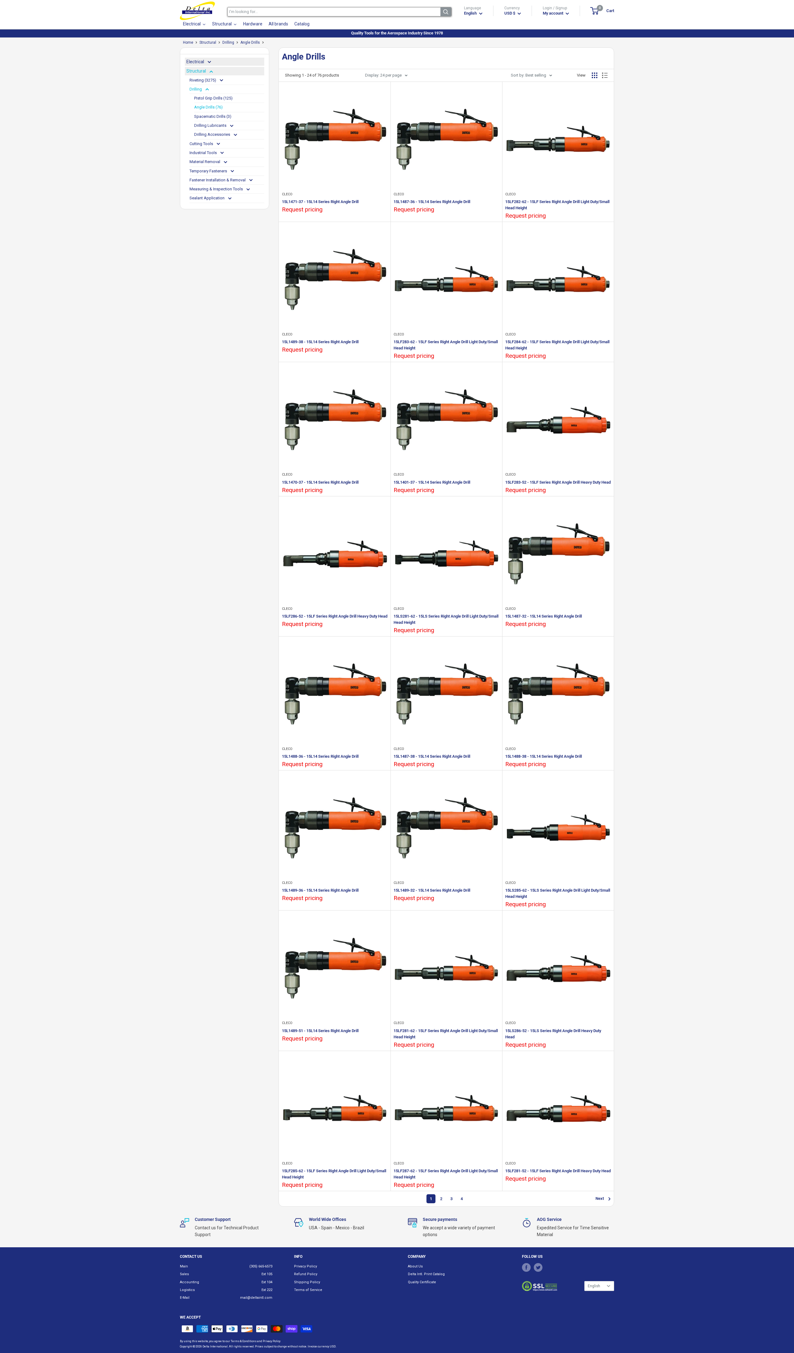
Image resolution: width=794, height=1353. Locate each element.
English (594, 1286)
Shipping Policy (307, 1282)
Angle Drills (250, 42)
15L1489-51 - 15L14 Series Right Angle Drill (320, 1030)
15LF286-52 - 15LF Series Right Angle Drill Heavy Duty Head (334, 616)
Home (188, 42)
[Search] (445, 11)
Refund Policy (305, 1274)
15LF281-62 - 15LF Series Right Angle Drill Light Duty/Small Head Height (446, 1033)
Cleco (287, 194)
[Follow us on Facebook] (526, 1267)
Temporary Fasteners (209, 171)
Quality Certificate (422, 1282)
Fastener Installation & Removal (218, 180)
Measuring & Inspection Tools (217, 189)
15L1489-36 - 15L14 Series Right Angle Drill (320, 890)
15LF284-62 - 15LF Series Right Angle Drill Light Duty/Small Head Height (557, 344)
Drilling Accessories (212, 134)
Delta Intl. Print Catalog (426, 1274)
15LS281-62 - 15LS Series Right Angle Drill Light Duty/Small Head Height (446, 619)
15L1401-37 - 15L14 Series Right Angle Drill (432, 482)
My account (553, 13)
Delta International (215, 1346)
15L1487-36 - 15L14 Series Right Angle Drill (432, 201)
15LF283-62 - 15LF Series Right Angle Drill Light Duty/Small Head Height (446, 344)
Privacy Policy (305, 1266)
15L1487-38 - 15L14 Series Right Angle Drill (432, 756)
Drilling (228, 42)
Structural (207, 42)
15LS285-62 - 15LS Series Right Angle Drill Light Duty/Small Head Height (557, 893)
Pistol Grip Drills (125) (213, 98)
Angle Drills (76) (208, 107)
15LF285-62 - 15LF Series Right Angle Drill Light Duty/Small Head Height (334, 1174)
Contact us (191, 1256)
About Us (415, 1266)
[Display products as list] (605, 75)
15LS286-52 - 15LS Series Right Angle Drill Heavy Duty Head (553, 1033)
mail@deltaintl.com (256, 1298)
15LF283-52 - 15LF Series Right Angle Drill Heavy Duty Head (558, 482)
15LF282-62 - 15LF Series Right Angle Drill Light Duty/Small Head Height (557, 204)
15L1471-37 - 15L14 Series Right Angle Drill (320, 201)
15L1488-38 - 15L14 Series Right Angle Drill (543, 756)
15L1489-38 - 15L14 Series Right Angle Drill (320, 341)
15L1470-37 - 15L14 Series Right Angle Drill (320, 482)
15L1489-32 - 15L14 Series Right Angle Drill (432, 890)
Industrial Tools (204, 152)
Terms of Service (308, 1290)
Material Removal (205, 161)
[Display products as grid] (594, 75)
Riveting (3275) (203, 80)
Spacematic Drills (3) (212, 116)
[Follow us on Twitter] (538, 1267)
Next (600, 1198)
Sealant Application (207, 198)
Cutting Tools (202, 143)
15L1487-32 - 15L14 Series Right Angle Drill (543, 616)
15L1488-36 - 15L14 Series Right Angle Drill (320, 756)
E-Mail (185, 1298)
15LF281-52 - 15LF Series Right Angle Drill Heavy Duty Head (558, 1171)
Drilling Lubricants (210, 125)
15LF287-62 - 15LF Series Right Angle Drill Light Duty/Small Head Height (446, 1174)
